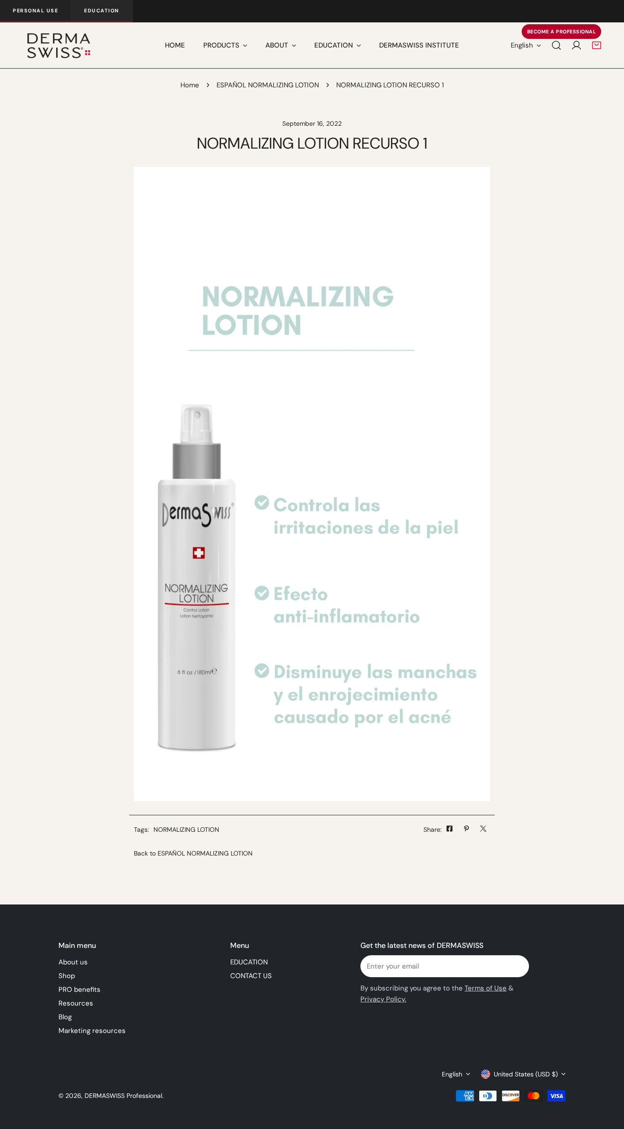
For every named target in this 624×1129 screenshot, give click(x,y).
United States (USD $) (526, 1074)
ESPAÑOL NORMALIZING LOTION (268, 85)
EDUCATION (249, 962)
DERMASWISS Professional (123, 1096)
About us (73, 962)
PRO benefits (79, 989)
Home (189, 85)
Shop (66, 975)
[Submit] (517, 965)
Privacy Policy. (383, 999)
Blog (65, 1017)
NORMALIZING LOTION (186, 829)
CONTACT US (251, 975)
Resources (75, 1003)
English (522, 45)
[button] (597, 45)
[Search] (556, 45)
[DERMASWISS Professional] (58, 45)
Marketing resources (92, 1030)
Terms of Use (486, 988)
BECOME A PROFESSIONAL (561, 31)
